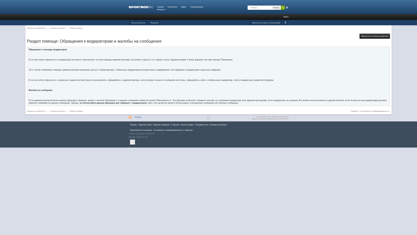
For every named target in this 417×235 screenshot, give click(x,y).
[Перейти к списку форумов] (141, 7)
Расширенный (287, 7)
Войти (285, 17)
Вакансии (189, 130)
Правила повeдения (161, 125)
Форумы (154, 23)
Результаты (172, 7)
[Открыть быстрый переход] (285, 23)
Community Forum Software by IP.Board (272, 117)
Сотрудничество (201, 125)
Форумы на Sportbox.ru (36, 111)
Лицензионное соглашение (141, 130)
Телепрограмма (196, 7)
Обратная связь (145, 125)
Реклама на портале (218, 125)
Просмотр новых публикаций (266, 23)
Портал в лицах (187, 125)
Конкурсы (161, 9)
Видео (183, 7)
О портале (175, 125)
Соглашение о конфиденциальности (374, 111)
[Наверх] (208, 118)
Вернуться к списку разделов (374, 36)
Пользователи (138, 23)
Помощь (137, 117)
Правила (354, 111)
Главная (160, 7)
